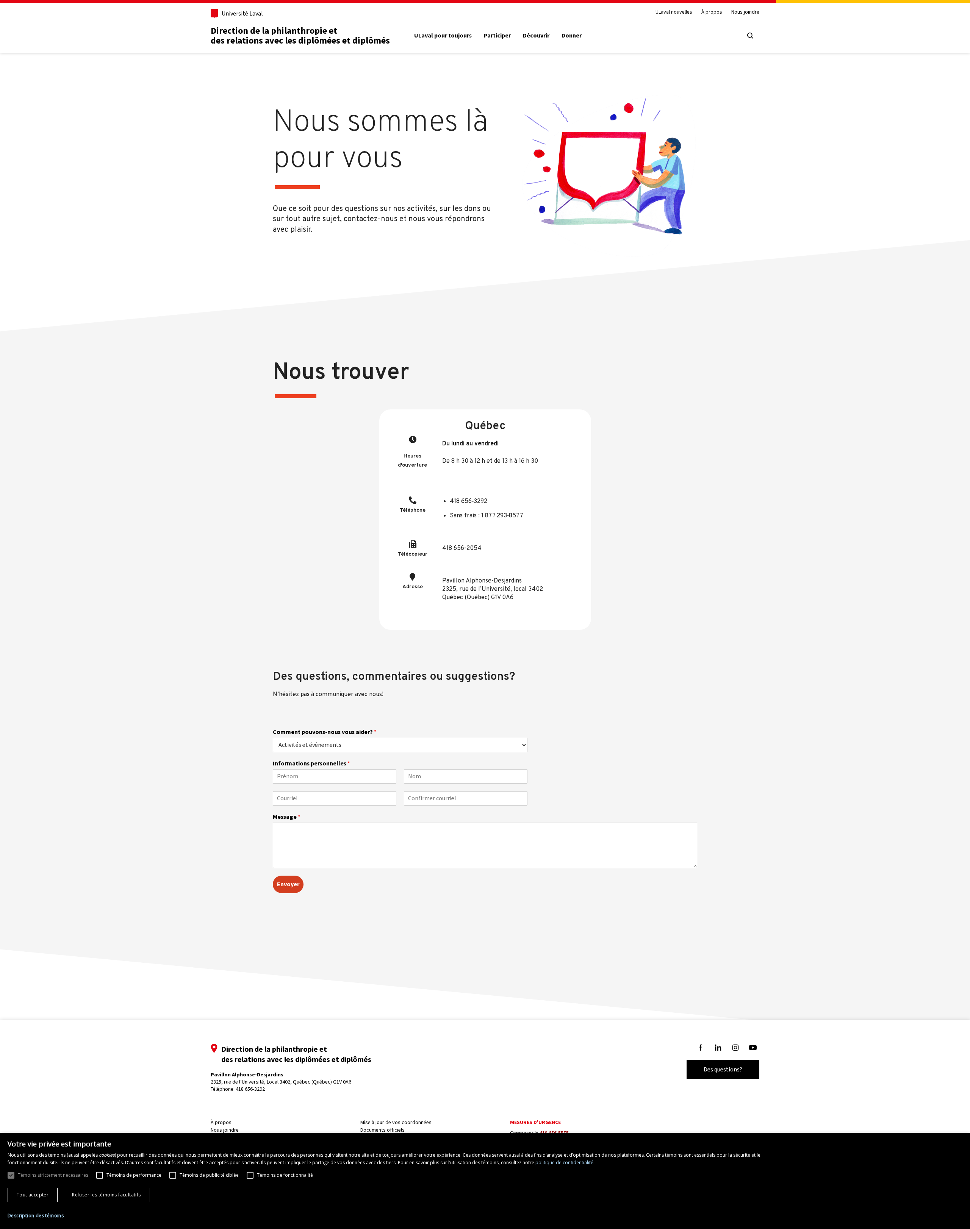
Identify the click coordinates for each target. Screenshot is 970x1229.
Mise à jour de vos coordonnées (396, 1122)
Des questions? (723, 1069)
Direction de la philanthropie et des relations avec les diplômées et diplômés (300, 36)
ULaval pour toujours (443, 35)
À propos (711, 12)
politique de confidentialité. (565, 1162)
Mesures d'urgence (535, 1122)
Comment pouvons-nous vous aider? (325, 732)
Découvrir (536, 35)
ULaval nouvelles (674, 12)
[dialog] (485, 1181)
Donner (572, 35)
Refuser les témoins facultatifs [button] (106, 1195)
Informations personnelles (311, 763)
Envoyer (288, 884)
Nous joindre (745, 12)
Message (286, 817)
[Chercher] (750, 36)
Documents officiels (382, 1130)
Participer (497, 35)
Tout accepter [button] (32, 1195)
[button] (36, 1216)
